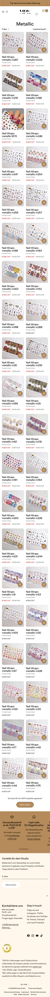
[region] (25, 3)
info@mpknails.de (10, 924)
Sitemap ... (6, 927)
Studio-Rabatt (33, 839)
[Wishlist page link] (36, 14)
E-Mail (5, 876)
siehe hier (37, 966)
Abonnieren (10, 885)
